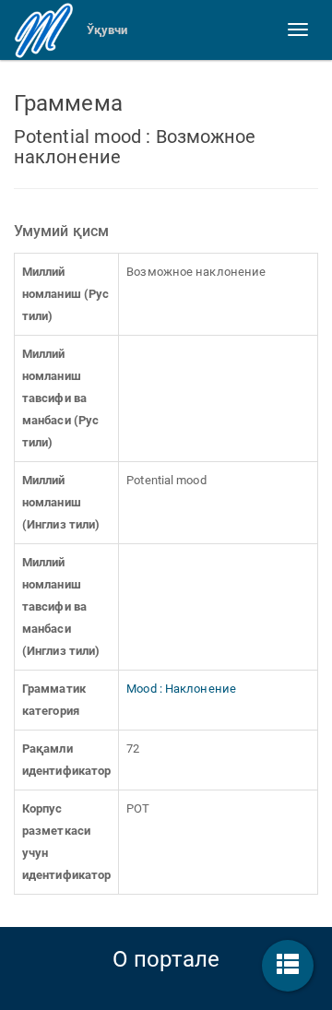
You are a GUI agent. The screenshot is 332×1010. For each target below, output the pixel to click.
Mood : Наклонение (181, 688)
